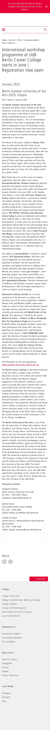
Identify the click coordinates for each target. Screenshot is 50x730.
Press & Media (8, 641)
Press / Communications (28, 40)
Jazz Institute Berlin (11, 615)
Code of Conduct (9, 659)
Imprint (5, 671)
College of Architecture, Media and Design (21, 600)
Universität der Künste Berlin (12, 18)
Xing (4, 701)
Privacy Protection (10, 675)
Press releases (8, 43)
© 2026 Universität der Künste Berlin (16, 712)
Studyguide (7, 663)
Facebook (6, 697)
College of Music (9, 604)
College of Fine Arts (11, 596)
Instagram (6, 693)
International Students (12, 637)
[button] (45, 29)
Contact (5, 667)
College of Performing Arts (14, 608)
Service (12, 40)
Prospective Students (11, 633)
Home (4, 40)
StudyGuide (40, 579)
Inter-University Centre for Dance (17, 611)
